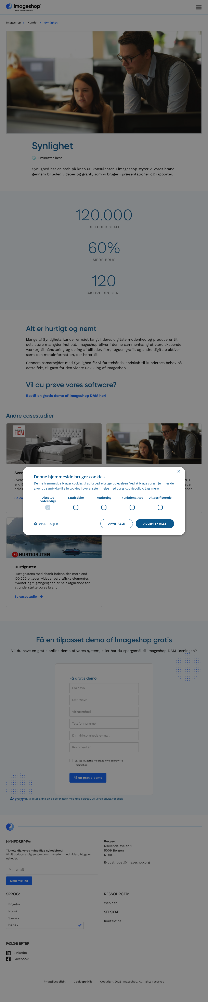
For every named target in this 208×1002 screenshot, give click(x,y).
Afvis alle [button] (116, 523)
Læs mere (152, 488)
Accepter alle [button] (154, 523)
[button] (46, 523)
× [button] (178, 471)
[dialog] (104, 501)
